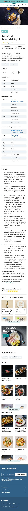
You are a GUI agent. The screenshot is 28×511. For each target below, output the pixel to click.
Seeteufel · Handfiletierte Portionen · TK (19, 312)
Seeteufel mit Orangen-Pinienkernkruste (6, 430)
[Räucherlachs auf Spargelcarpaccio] (7, 371)
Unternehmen (4, 487)
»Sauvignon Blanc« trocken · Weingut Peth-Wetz (6, 312)
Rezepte (3, 28)
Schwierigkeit (7, 46)
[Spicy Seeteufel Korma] (7, 442)
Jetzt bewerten (14, 43)
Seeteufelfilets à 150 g (17, 131)
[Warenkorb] (25, 5)
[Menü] (2, 5)
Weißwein (17, 100)
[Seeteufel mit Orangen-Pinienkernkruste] (7, 421)
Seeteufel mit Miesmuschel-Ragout (15, 28)
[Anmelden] (22, 5)
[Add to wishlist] (11, 310)
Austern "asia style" (20, 378)
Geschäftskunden (5, 492)
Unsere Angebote (5, 489)
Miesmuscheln (17, 136)
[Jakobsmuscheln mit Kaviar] (7, 390)
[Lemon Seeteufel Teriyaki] (21, 442)
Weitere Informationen (6, 480)
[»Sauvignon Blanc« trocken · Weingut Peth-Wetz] (7, 304)
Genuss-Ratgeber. (10, 282)
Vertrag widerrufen (13, 506)
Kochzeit (19, 46)
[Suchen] (19, 5)
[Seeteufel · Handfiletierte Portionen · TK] (21, 304)
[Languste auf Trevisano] (21, 390)
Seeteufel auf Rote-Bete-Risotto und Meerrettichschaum (20, 430)
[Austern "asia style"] (21, 371)
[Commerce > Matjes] (14, 336)
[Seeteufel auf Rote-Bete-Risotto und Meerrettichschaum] (21, 421)
